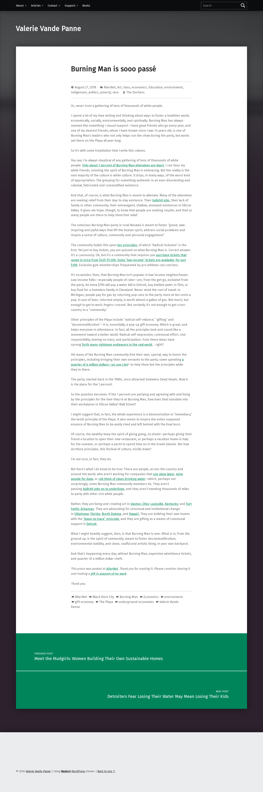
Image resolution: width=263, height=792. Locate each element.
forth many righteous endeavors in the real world (117, 344)
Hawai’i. (134, 514)
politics (93, 92)
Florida (95, 514)
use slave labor (163, 474)
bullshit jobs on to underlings (103, 489)
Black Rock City (103, 597)
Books (86, 5)
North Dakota (111, 514)
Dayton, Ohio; (140, 504)
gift (93, 573)
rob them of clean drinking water (121, 479)
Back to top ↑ (106, 771)
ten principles (127, 245)
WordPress (78, 771)
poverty (105, 92)
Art (119, 87)
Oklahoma (81, 514)
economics (139, 87)
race (115, 92)
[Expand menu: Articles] (43, 6)
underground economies (136, 602)
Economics (151, 597)
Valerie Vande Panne (48, 28)
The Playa (106, 602)
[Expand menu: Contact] (59, 6)
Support (70, 5)
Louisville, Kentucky (164, 504)
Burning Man (129, 597)
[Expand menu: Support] (77, 6)
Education (155, 87)
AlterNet (110, 87)
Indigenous (79, 92)
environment (173, 87)
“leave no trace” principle (101, 519)
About (20, 5)
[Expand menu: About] (26, 6)
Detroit (91, 524)
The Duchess (135, 92)
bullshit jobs (161, 200)
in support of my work (111, 573)
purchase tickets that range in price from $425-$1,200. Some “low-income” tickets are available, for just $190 (129, 260)
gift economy (84, 602)
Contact (52, 5)
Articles (36, 5)
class (126, 87)
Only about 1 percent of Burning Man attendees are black (123, 165)
